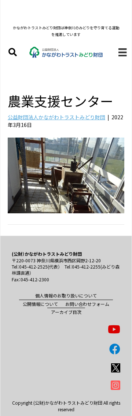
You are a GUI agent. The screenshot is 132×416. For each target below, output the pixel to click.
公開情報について (40, 304)
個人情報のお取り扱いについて (66, 295)
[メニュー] (122, 52)
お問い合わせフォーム (87, 304)
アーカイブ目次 (66, 312)
